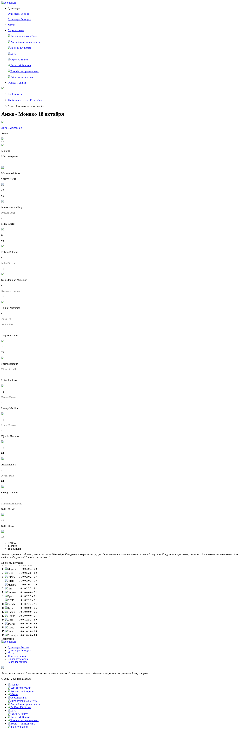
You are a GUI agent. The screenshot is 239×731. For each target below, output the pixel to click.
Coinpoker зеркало (18, 659)
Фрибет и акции (17, 82)
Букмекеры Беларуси (19, 19)
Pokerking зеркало (17, 661)
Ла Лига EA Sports (20, 47)
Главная (14, 684)
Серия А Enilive (19, 59)
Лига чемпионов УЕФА (23, 36)
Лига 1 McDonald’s (20, 65)
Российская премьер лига (24, 71)
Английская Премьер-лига (25, 42)
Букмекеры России (18, 13)
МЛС (13, 53)
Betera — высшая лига (22, 77)
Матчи (11, 24)
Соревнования (16, 30)
